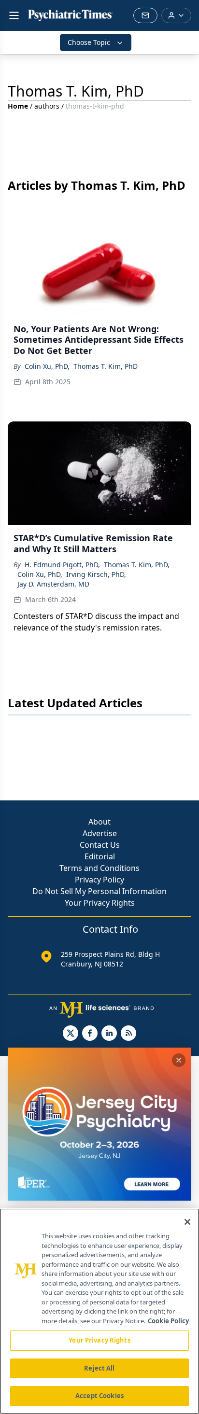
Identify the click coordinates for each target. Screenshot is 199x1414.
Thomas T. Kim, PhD (105, 366)
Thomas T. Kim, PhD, (137, 564)
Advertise (100, 833)
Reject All (99, 1368)
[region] (99, 1311)
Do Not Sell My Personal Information (99, 891)
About (99, 821)
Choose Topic (89, 42)
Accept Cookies (99, 1395)
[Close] (187, 1221)
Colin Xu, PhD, (47, 366)
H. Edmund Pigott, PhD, (62, 564)
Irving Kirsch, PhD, (96, 574)
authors (46, 106)
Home (18, 106)
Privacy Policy (99, 879)
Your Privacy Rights (100, 902)
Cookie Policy (168, 1320)
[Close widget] (178, 1060)
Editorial (100, 856)
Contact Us (100, 845)
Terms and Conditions (99, 868)
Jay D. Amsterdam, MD (53, 583)
